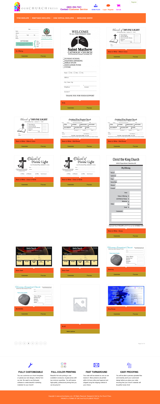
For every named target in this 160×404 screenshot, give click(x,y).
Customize (25, 56)
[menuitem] (22, 18)
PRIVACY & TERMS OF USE (70, 398)
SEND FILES (96, 9)
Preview (43, 56)
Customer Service (78, 9)
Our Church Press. (106, 396)
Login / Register (108, 9)
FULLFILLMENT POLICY (91, 398)
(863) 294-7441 (74, 6)
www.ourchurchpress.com (64, 396)
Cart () (118, 9)
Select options (71, 331)
